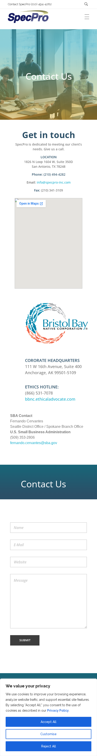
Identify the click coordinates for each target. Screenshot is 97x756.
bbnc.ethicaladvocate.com (50, 399)
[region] (48, 717)
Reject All (48, 746)
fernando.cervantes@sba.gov (33, 443)
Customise (48, 734)
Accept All (48, 722)
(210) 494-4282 (54, 174)
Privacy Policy (58, 710)
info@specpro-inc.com (54, 182)
